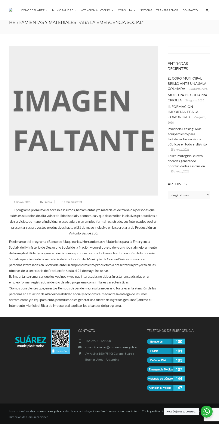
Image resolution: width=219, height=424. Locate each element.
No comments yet (72, 201)
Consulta (125, 10)
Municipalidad (63, 10)
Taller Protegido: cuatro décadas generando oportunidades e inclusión (186, 161)
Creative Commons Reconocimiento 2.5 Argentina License (132, 411)
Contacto (190, 10)
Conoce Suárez (32, 10)
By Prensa (46, 201)
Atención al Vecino (95, 10)
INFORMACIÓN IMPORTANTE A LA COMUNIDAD (183, 111)
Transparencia (167, 10)
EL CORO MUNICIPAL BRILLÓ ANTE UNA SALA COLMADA (187, 83)
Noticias (146, 10)
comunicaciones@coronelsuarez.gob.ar (111, 347)
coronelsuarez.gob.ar (48, 411)
